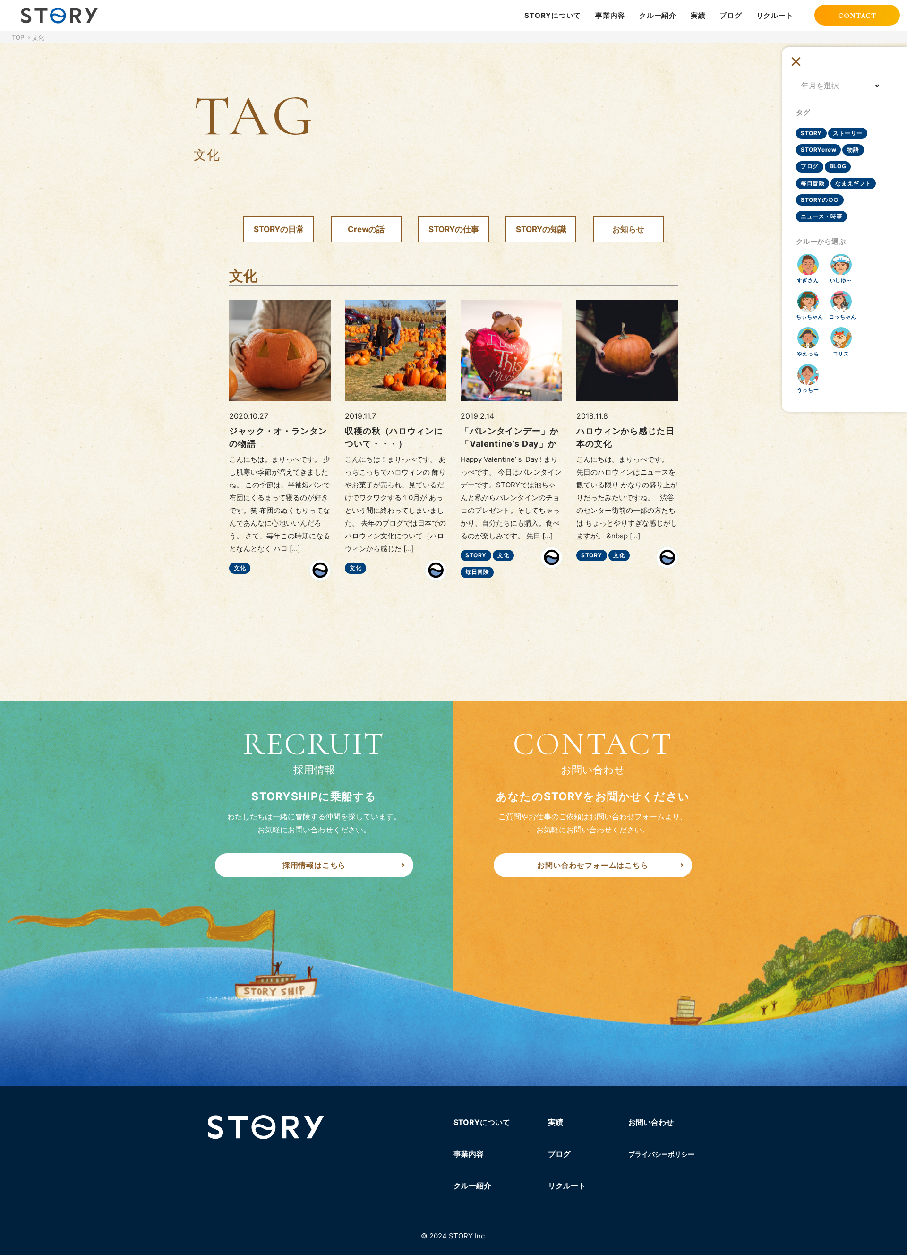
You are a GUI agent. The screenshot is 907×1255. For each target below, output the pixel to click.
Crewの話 (366, 229)
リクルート (775, 15)
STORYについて (552, 15)
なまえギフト (853, 183)
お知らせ (628, 229)
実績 (698, 15)
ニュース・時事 (821, 216)
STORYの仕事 (453, 229)
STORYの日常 (279, 229)
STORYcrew (818, 149)
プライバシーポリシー (661, 1154)
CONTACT (857, 16)
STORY (476, 555)
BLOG (838, 166)
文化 (240, 567)
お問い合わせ (651, 1122)
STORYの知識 (541, 229)
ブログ (730, 15)
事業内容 (610, 15)
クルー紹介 (657, 15)
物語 (853, 149)
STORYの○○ (820, 199)
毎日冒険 (477, 571)
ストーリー (848, 133)
